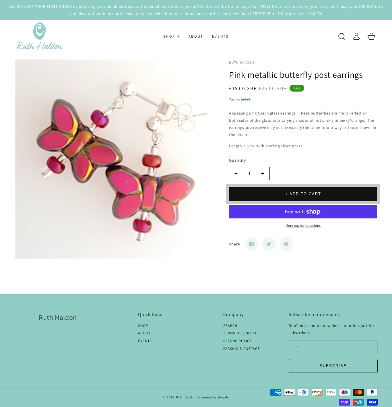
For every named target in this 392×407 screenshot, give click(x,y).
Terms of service (240, 333)
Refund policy (237, 341)
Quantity (237, 160)
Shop (143, 325)
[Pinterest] (286, 244)
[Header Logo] (39, 36)
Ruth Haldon (186, 397)
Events (145, 341)
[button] (171, 36)
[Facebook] (251, 244)
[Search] (341, 36)
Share (234, 244)
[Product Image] (115, 159)
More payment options (303, 225)
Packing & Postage (241, 348)
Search (230, 325)
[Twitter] (269, 244)
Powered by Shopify (214, 397)
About (144, 333)
